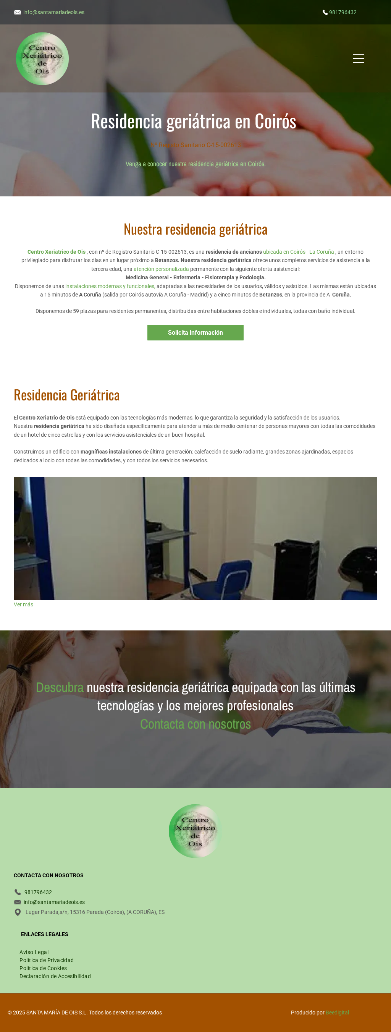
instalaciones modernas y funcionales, (110, 286)
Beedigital (337, 1012)
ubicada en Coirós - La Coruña (298, 252)
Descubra (60, 687)
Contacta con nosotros (195, 723)
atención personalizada (161, 269)
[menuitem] (34, 951)
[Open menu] (358, 58)
